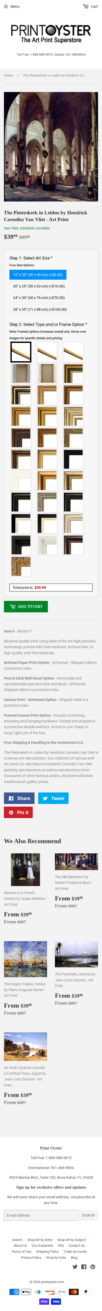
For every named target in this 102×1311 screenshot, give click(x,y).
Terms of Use (21, 1252)
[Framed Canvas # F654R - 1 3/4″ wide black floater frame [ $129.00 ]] (21, 545)
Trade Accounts (75, 1252)
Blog (74, 1258)
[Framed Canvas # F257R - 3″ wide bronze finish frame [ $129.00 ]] (21, 416)
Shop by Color (56, 1258)
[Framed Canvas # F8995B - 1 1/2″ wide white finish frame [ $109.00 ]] (21, 480)
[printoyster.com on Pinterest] (92, 1268)
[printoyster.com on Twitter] (75, 1268)
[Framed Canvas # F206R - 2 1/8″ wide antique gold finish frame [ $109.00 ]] (47, 437)
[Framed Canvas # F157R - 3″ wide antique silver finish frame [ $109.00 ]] (73, 416)
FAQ (61, 1245)
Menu (15, 6)
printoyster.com (52, 1282)
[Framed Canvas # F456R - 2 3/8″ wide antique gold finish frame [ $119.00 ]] (47, 395)
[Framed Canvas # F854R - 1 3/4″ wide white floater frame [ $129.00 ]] (47, 545)
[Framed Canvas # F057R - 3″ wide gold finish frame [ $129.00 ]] (47, 416)
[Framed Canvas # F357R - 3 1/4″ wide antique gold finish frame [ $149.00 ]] (47, 480)
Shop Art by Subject (71, 1240)
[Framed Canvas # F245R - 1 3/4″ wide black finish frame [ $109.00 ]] (73, 459)
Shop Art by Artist (40, 1240)
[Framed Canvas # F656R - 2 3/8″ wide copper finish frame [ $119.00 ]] (73, 395)
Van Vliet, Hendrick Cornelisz (27, 228)
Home (8, 75)
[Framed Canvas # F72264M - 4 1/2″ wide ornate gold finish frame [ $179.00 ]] (21, 566)
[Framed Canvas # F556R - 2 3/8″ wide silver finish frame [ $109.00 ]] (47, 502)
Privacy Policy (31, 1258)
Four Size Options (21, 265)
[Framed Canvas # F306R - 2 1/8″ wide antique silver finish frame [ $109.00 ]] (73, 437)
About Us (20, 1245)
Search (17, 1240)
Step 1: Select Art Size (31, 261)
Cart (94, 6)
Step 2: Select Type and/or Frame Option (48, 331)
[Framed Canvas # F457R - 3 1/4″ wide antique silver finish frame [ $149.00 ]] (73, 480)
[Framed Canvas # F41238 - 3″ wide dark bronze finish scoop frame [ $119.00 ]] (73, 545)
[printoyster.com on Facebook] (84, 1268)
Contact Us (77, 1245)
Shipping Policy (47, 1252)
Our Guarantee (42, 1245)
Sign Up (88, 1215)
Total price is (29, 587)
